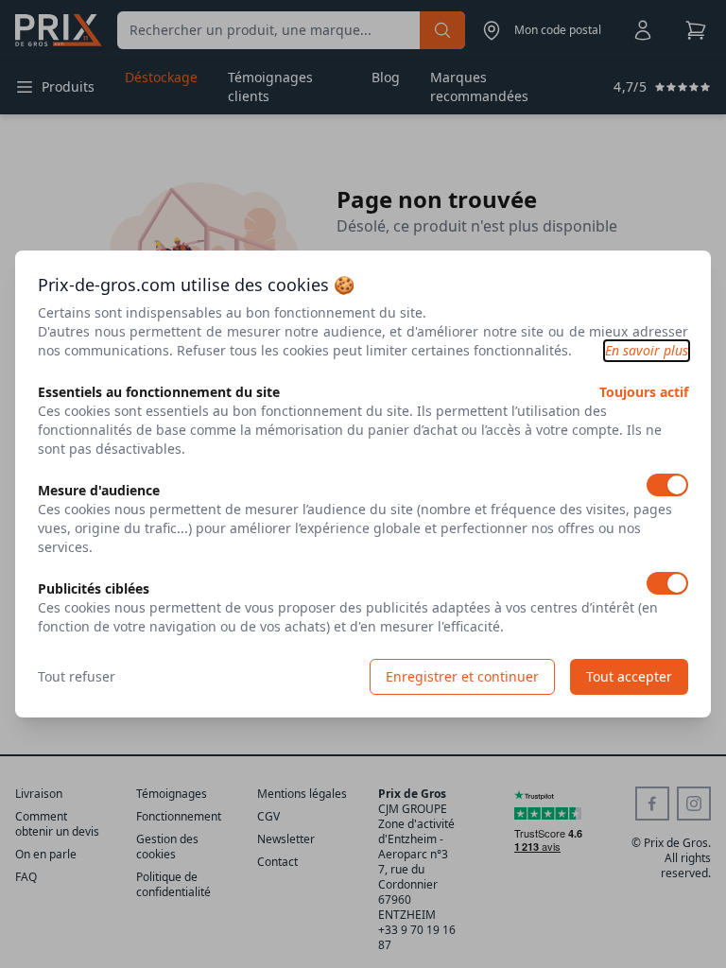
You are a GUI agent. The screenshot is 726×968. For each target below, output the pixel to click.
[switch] (667, 485)
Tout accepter (629, 676)
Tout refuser (76, 676)
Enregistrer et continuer (462, 676)
